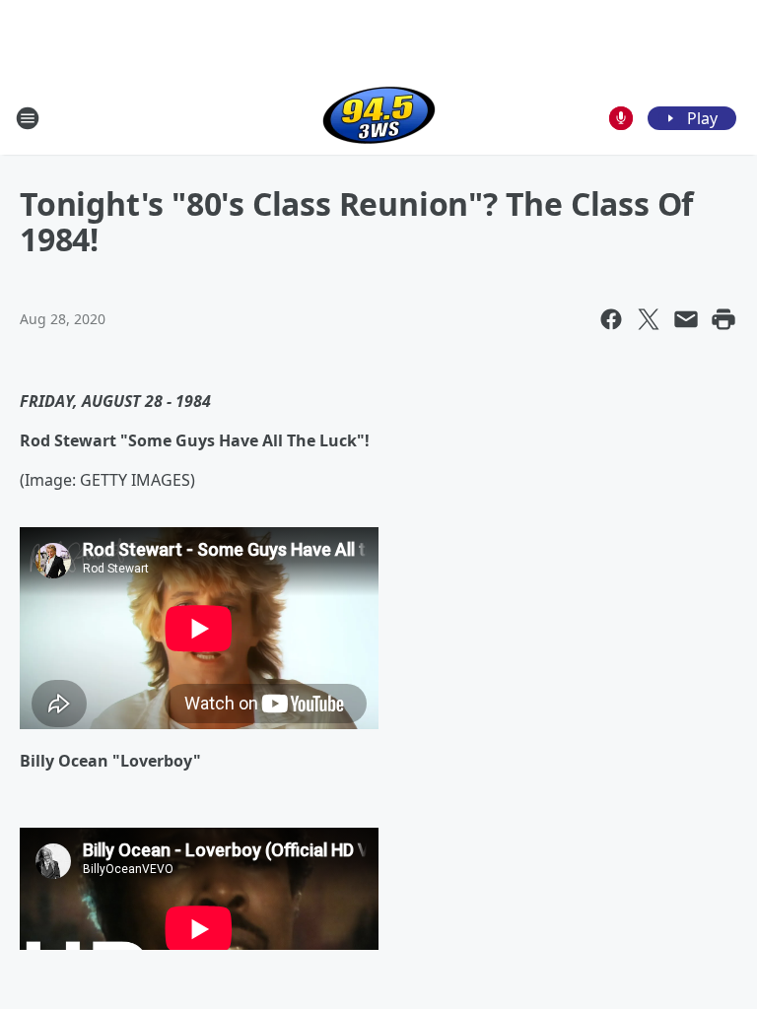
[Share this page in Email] (686, 319)
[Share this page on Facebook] (611, 319)
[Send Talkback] (621, 118)
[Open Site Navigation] (27, 118)
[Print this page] (723, 319)
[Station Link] (379, 118)
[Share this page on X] (648, 319)
